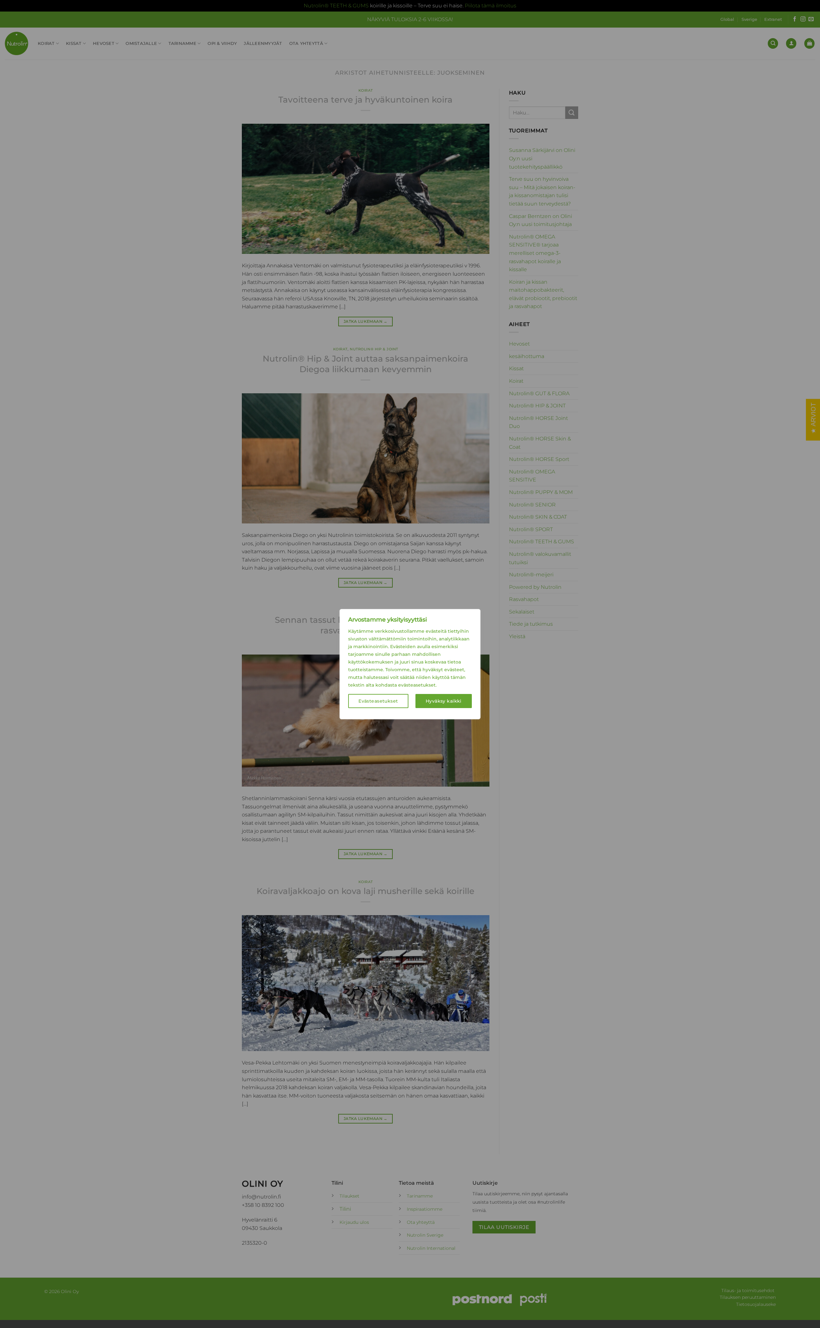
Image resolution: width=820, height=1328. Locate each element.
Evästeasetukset (378, 701)
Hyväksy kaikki (444, 701)
